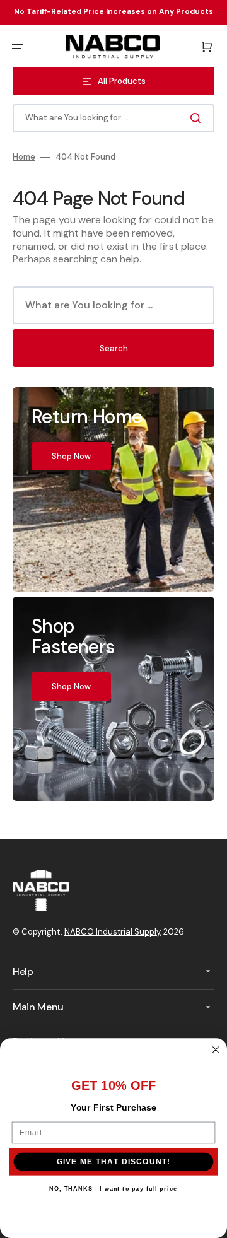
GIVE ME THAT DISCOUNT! (114, 1161)
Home (24, 157)
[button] (18, 47)
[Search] (198, 118)
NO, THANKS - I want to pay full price (113, 1189)
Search (114, 348)
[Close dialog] (216, 1049)
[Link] (113, 489)
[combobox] (113, 118)
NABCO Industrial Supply (112, 931)
